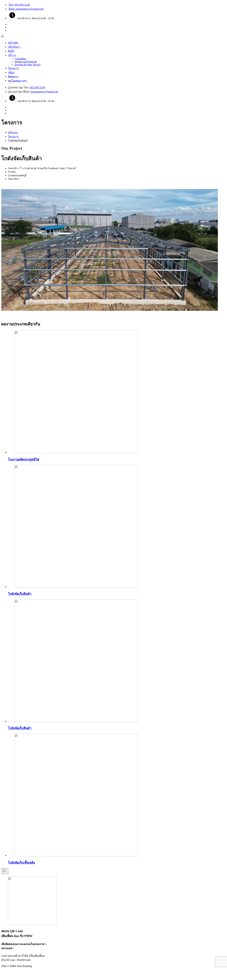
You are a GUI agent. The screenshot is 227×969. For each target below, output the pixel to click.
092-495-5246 (37, 87)
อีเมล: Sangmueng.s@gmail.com (26, 8)
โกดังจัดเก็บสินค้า (20, 594)
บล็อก (11, 72)
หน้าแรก (13, 132)
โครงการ (13, 68)
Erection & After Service (28, 64)
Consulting (20, 58)
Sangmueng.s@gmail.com (44, 91)
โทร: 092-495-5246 (19, 4)
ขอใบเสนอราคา (17, 80)
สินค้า (11, 51)
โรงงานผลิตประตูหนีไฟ (23, 459)
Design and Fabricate (26, 61)
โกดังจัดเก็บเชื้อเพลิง (21, 862)
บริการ (12, 55)
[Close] (4, 871)
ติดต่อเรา (13, 76)
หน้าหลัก (13, 42)
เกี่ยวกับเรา (14, 46)
